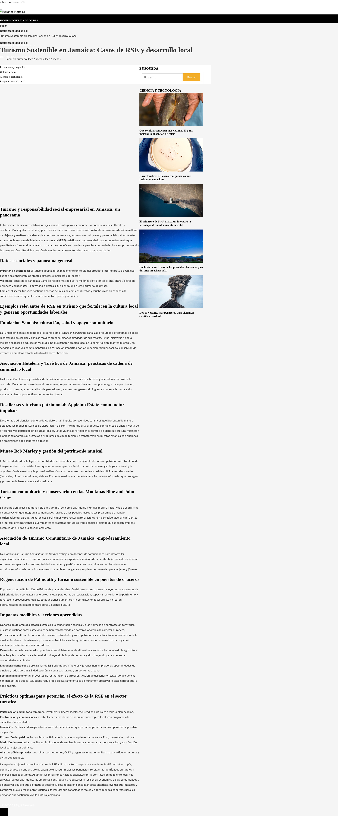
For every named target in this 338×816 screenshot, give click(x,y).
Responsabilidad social (14, 42)
